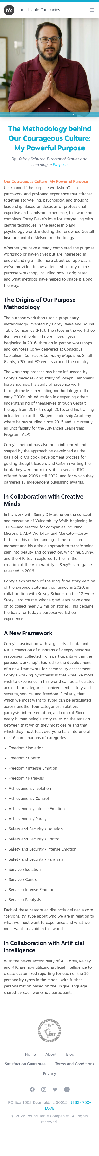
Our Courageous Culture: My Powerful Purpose (46, 182)
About (50, 1055)
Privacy (49, 1074)
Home (30, 1055)
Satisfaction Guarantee (25, 1064)
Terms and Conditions (74, 1064)
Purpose (60, 165)
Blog (70, 1055)
